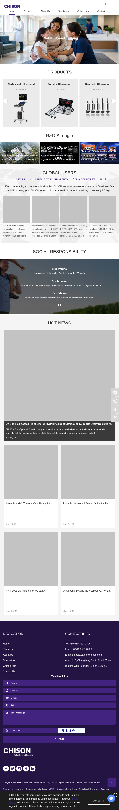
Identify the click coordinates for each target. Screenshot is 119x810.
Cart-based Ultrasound (21, 84)
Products (28, 11)
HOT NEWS (59, 323)
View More (21, 89)
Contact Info (77, 634)
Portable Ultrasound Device (93, 789)
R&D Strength (59, 135)
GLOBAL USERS (59, 172)
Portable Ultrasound (59, 84)
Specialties (63, 11)
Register (92, 4)
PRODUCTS (59, 72)
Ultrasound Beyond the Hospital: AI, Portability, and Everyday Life (87, 590)
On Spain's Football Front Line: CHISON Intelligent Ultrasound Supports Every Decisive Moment (59, 424)
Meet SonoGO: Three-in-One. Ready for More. (31, 503)
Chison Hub (83, 11)
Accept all (98, 800)
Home (12, 11)
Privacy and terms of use (88, 782)
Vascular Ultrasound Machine (31, 789)
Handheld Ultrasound (97, 84)
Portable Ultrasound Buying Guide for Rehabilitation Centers (87, 503)
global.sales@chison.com (87, 654)
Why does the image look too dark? (25, 590)
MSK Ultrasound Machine (63, 789)
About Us (45, 11)
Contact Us (102, 11)
